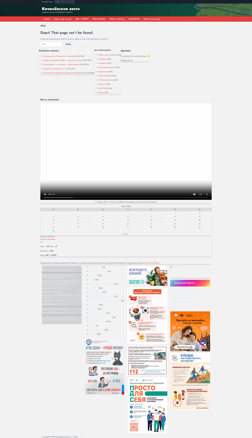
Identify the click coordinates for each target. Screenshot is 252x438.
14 (151, 220)
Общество (103, 59)
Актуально (103, 63)
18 (78, 223)
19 (103, 223)
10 (53, 220)
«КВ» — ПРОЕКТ (82, 19)
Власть (101, 92)
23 (200, 223)
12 (103, 220)
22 (175, 223)
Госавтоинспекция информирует (101, 284)
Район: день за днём (62, 19)
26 (103, 227)
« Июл (125, 234)
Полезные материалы (107, 67)
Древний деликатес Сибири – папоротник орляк (62, 60)
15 (175, 220)
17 (53, 223)
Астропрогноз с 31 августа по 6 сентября (59, 56)
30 (200, 227)
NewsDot (82, 436)
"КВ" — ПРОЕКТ (95, 267)
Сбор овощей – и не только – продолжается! (61, 64)
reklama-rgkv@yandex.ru (70, 312)
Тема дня (102, 84)
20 (128, 223)
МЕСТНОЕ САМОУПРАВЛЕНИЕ (101, 296)
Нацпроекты (103, 71)
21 (151, 223)
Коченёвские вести (61, 9)
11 (78, 220)
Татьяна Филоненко (151, 263)
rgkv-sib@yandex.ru (64, 304)
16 (200, 220)
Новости (47, 19)
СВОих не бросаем (117, 19)
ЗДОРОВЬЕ (103, 88)
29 (175, 227)
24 (54, 227)
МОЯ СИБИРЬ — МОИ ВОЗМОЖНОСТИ (105, 300)
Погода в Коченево (47, 239)
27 (128, 227)
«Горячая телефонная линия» (54, 68)
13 (128, 220)
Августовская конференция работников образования (64, 73)
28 (151, 227)
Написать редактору (152, 19)
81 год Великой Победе (98, 271)
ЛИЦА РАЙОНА (99, 19)
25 (78, 227)
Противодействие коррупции (100, 317)
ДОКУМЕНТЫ (134, 19)
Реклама (92, 325)
